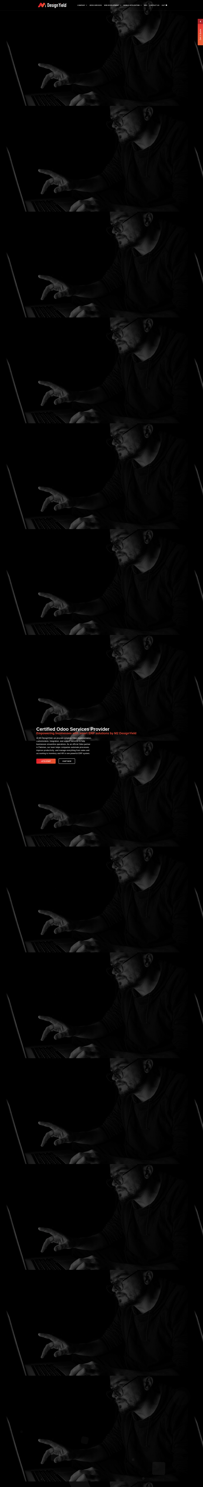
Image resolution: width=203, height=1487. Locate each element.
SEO (145, 5)
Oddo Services (96, 5)
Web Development (112, 5)
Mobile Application (131, 5)
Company (81, 5)
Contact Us (154, 5)
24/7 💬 (164, 5)
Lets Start (46, 761)
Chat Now (66, 761)
